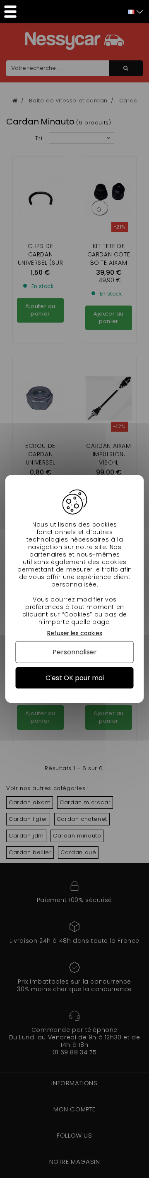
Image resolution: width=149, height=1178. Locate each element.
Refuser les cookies (74, 633)
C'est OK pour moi (75, 678)
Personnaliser (75, 652)
